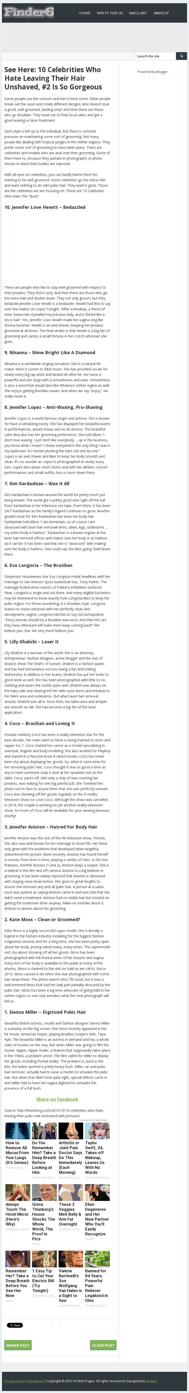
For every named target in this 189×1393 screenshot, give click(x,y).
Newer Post (18, 1345)
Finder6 (151, 1381)
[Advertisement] (57, 250)
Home (85, 12)
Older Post (103, 1345)
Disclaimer (35, 1381)
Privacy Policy (14, 1381)
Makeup (161, 12)
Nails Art (138, 12)
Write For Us (110, 12)
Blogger (162, 71)
